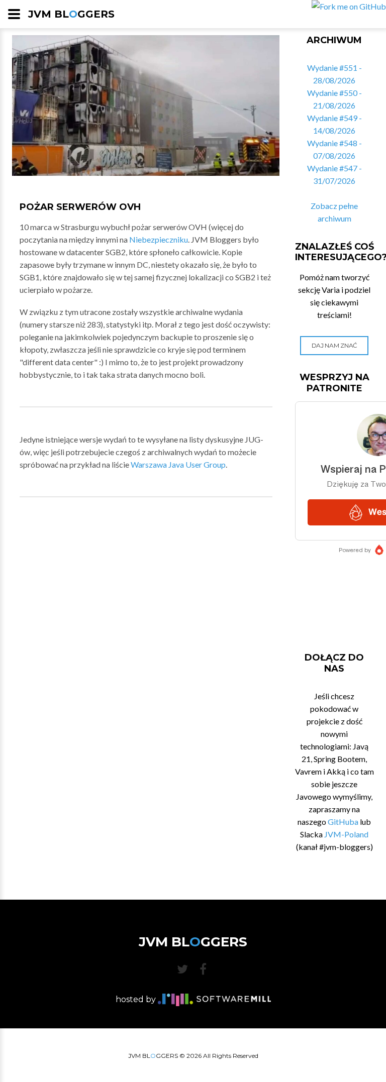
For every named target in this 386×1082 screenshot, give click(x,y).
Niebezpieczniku (158, 239)
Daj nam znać (334, 345)
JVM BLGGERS (71, 14)
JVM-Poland (346, 834)
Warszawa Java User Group (178, 464)
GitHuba (343, 821)
